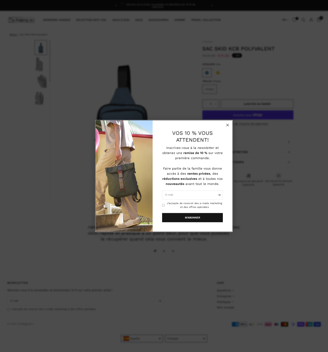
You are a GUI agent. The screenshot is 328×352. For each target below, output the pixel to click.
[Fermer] (227, 125)
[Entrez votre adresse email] (219, 195)
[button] (192, 217)
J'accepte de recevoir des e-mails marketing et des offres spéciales (194, 205)
